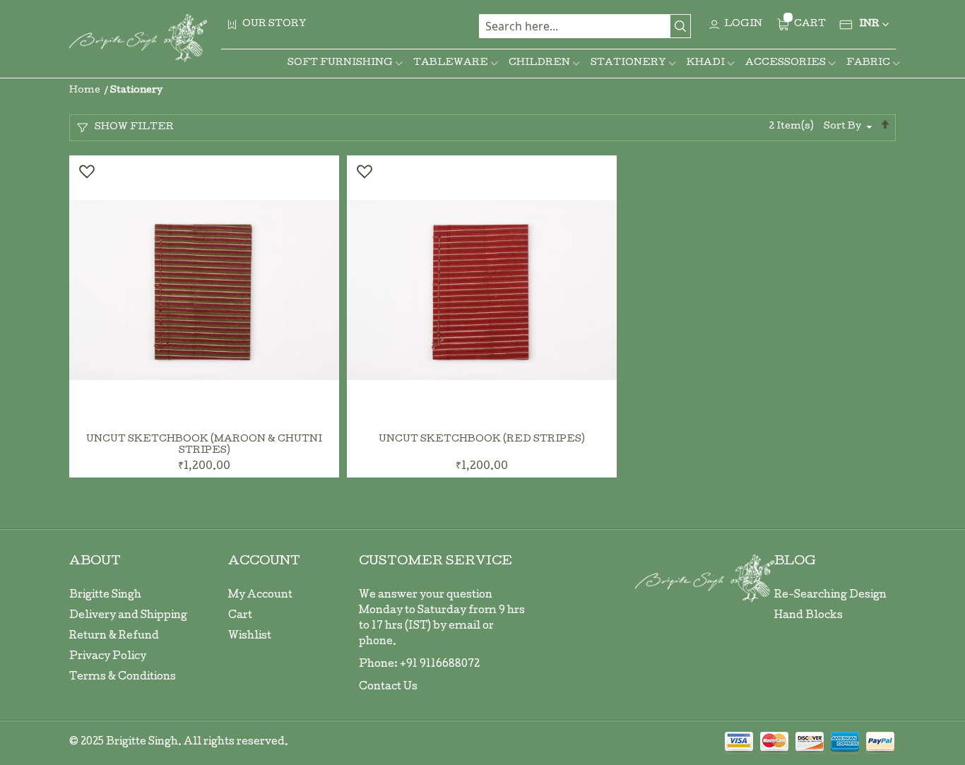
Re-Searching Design (830, 595)
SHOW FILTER (134, 127)
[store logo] (138, 38)
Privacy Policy (107, 657)
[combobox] (585, 26)
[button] (86, 171)
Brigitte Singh (105, 595)
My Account (260, 595)
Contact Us (388, 687)
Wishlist (249, 636)
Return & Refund (114, 636)
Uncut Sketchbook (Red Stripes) (482, 439)
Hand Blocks (808, 616)
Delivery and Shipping (128, 616)
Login (743, 24)
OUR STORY (274, 24)
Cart (240, 616)
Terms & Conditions (122, 677)
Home (85, 90)
